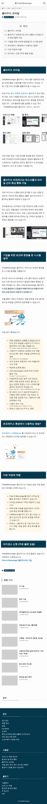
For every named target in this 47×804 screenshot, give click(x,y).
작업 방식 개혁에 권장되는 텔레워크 (21, 93)
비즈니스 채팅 (7, 786)
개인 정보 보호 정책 (9, 737)
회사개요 (5, 720)
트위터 (4, 731)
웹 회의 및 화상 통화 (9, 759)
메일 (3, 726)
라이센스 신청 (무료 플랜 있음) (20, 53)
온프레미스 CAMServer (11, 433)
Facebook (5, 729)
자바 (3, 794)
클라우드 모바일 (8, 17)
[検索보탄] (44, 3)
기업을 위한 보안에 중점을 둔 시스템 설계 (25, 41)
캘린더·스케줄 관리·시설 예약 (13, 767)
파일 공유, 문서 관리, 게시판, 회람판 (15, 765)
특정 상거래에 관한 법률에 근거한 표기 (16, 734)
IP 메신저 (5, 791)
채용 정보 (5, 723)
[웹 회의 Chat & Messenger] (23, 3)
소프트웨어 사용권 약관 (10, 739)
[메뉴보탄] (2, 3)
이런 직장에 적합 (15, 49)
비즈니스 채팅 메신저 (9, 757)
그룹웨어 (5, 783)
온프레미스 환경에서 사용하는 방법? (23, 45)
